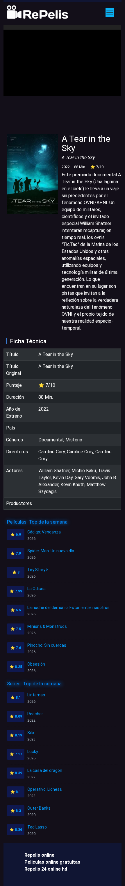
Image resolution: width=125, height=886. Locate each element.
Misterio (73, 440)
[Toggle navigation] (110, 12)
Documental (50, 440)
